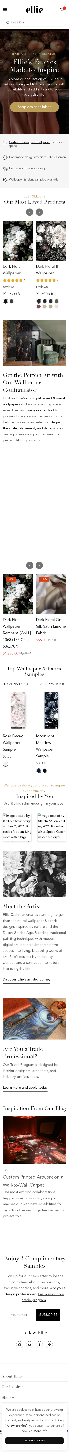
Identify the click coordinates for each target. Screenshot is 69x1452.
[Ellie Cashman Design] (34, 9)
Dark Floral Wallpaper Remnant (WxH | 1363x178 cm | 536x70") (17, 633)
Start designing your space (24, 451)
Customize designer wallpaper (29, 142)
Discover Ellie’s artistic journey (26, 979)
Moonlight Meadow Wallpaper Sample (45, 746)
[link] (34, 343)
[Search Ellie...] (7, 22)
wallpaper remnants (38, 543)
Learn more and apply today (25, 1087)
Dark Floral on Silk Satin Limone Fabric (51, 626)
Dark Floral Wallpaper (12, 270)
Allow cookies (35, 1440)
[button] (39, 212)
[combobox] (34, 22)
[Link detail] (28, 482)
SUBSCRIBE (48, 1315)
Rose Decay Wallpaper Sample (13, 743)
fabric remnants (17, 549)
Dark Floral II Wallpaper (47, 270)
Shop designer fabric (34, 107)
